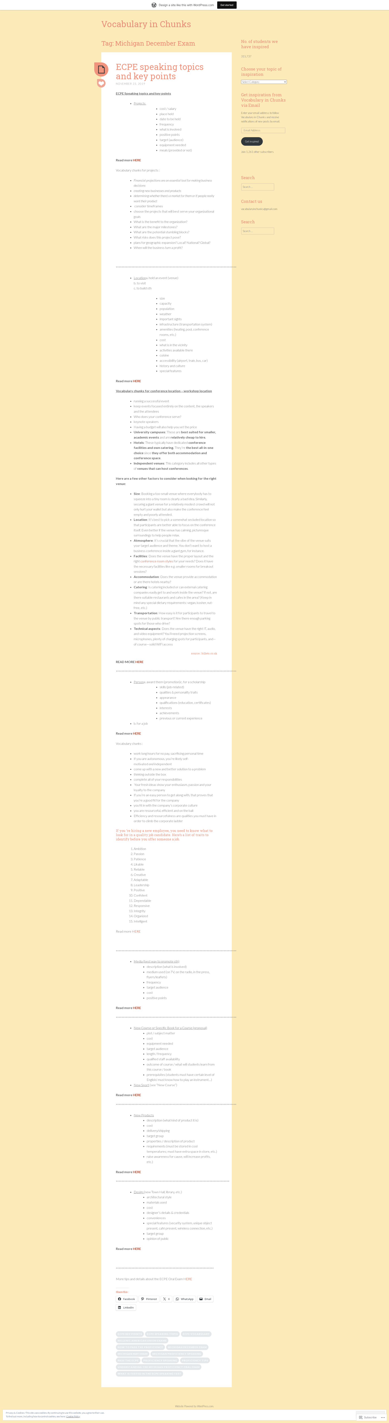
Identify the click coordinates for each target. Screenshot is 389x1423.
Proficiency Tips (195, 1360)
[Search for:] (257, 186)
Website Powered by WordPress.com (194, 1406)
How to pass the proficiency (140, 1347)
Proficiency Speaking (160, 1360)
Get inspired (252, 141)
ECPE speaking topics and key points (160, 71)
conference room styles (156, 561)
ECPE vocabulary (196, 1333)
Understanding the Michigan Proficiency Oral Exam (159, 1366)
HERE (137, 160)
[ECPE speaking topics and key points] (101, 69)
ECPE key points (130, 1333)
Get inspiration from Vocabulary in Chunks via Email (263, 100)
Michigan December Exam (187, 1347)
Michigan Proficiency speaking (176, 1353)
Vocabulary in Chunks (146, 23)
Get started (226, 4)
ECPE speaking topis (162, 1333)
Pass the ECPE (128, 1360)
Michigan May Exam (132, 1353)
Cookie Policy (73, 1416)
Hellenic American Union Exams (142, 1340)
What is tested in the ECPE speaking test (149, 1373)
